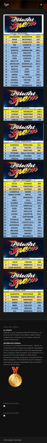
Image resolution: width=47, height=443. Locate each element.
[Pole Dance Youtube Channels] (15, 390)
